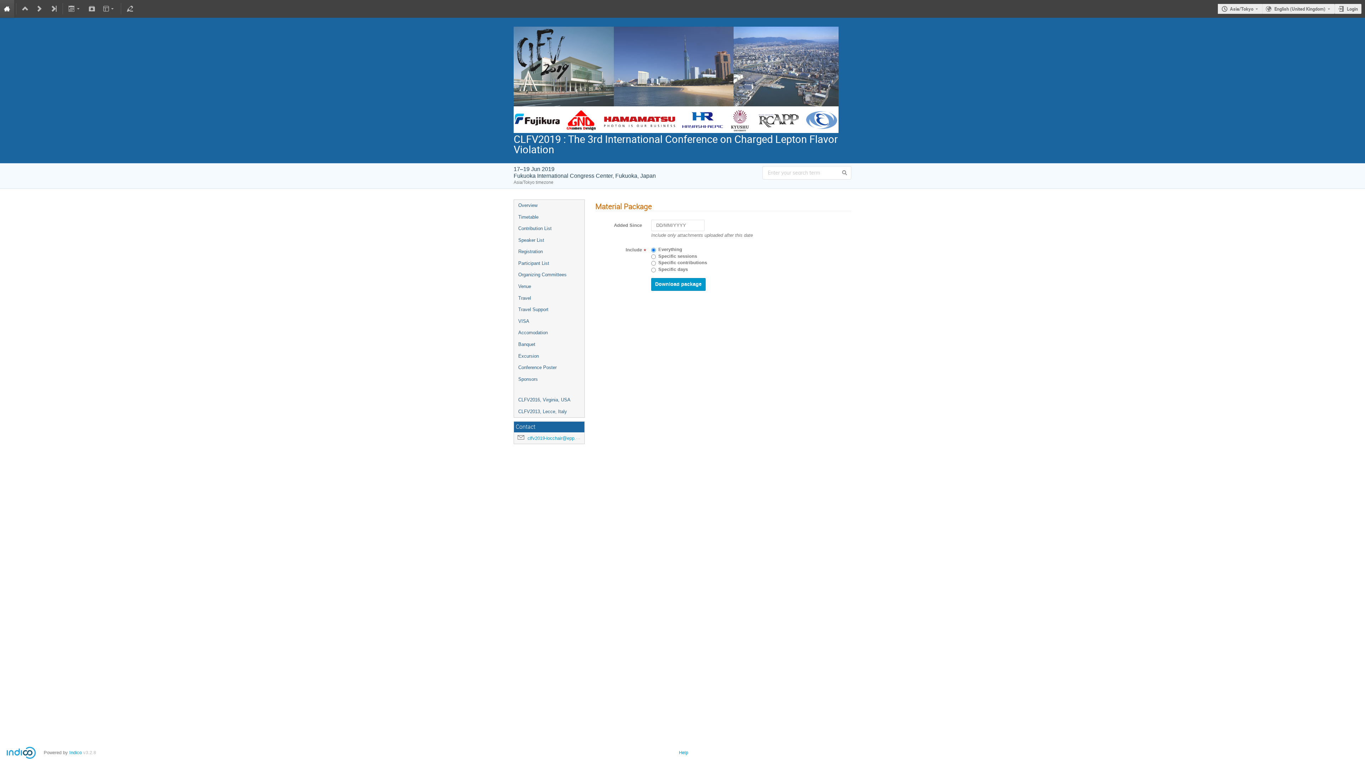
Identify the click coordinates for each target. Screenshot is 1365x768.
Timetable (528, 217)
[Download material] (92, 9)
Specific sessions (677, 256)
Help (683, 753)
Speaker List (531, 240)
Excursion (528, 356)
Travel (524, 298)
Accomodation (533, 332)
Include (634, 250)
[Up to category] (25, 9)
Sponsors (528, 379)
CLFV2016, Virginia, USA (544, 399)
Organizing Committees (542, 274)
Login (1352, 9)
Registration (530, 251)
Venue (524, 286)
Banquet (526, 344)
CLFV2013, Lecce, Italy (542, 411)
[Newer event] (39, 9)
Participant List (533, 263)
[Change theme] (109, 9)
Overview (527, 205)
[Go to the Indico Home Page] (7, 9)
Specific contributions (682, 263)
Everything (670, 249)
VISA (523, 321)
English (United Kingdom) (1300, 9)
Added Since (628, 225)
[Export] (75, 9)
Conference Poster (537, 367)
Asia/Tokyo (1241, 9)
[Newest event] (54, 9)
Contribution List (535, 228)
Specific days (673, 269)
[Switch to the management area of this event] (130, 9)
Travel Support (533, 309)
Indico (75, 753)
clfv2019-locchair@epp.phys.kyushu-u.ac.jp (572, 438)
